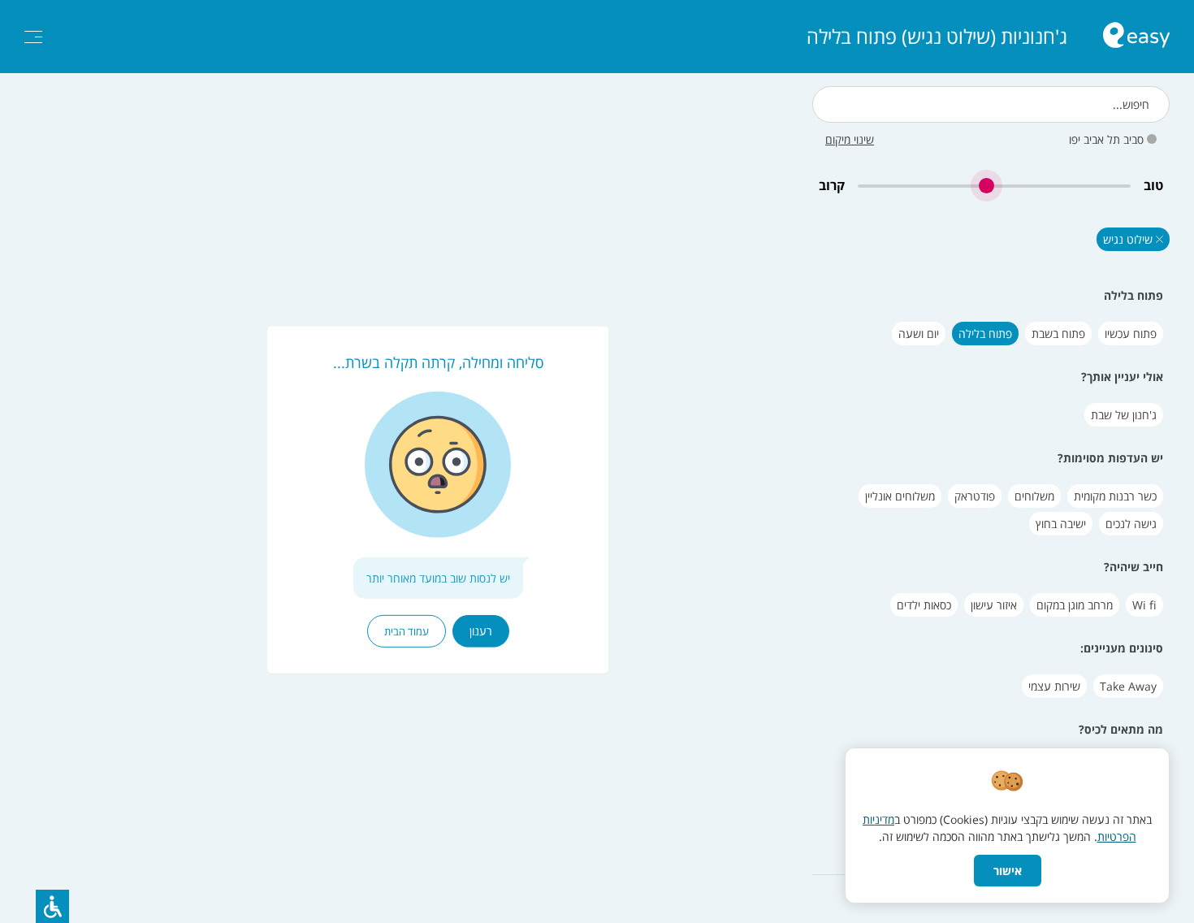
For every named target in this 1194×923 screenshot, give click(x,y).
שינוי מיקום (849, 139)
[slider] (994, 186)
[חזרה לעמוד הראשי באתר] (1136, 37)
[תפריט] (33, 37)
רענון (480, 631)
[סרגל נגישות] (52, 906)
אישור (1007, 870)
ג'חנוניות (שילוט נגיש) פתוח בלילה (937, 37)
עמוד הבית (406, 631)
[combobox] (991, 104)
